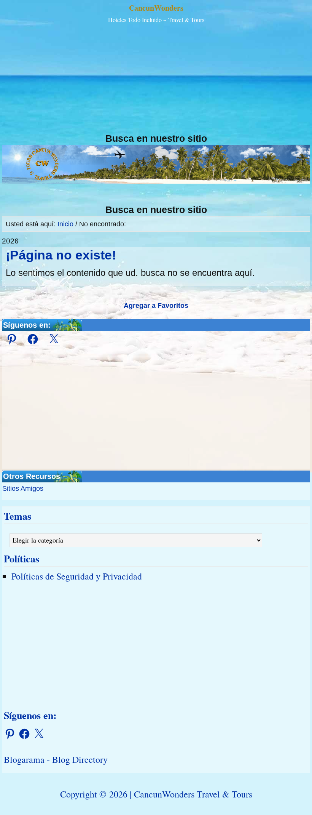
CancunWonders (156, 7)
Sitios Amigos (22, 488)
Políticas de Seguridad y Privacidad (76, 576)
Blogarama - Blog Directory (56, 759)
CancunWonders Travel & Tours (193, 794)
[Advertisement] (156, 79)
